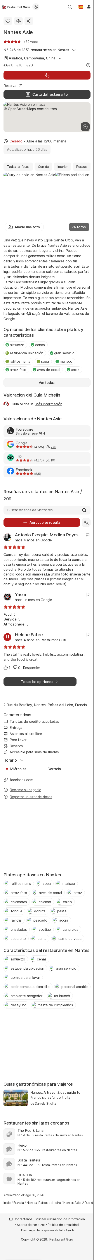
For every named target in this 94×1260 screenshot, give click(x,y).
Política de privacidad (63, 1225)
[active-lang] (80, 6)
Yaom (20, 594)
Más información (48, 404)
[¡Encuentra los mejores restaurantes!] (16, 7)
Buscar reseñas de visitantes (30, 510)
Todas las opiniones (37, 681)
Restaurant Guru (61, 1239)
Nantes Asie (18, 32)
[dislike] (15, 667)
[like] (5, 667)
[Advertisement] (47, 837)
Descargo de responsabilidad (42, 1230)
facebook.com (21, 780)
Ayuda (70, 1230)
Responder (31, 668)
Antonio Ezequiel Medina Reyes (46, 534)
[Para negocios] (36, 6)
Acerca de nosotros (31, 1225)
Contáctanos (23, 1219)
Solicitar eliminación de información (60, 1219)
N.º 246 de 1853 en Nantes (36, 50)
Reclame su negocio (25, 790)
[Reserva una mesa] (47, 75)
